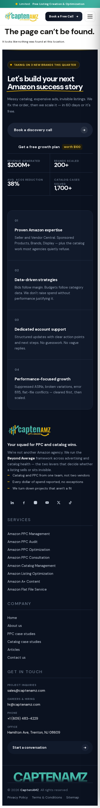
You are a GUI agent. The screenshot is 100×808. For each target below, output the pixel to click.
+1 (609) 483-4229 (22, 718)
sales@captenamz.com (26, 690)
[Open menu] (90, 16)
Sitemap (72, 797)
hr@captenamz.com (23, 704)
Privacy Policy (17, 797)
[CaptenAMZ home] (29, 430)
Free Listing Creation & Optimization (58, 4)
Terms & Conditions (47, 797)
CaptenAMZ (29, 790)
